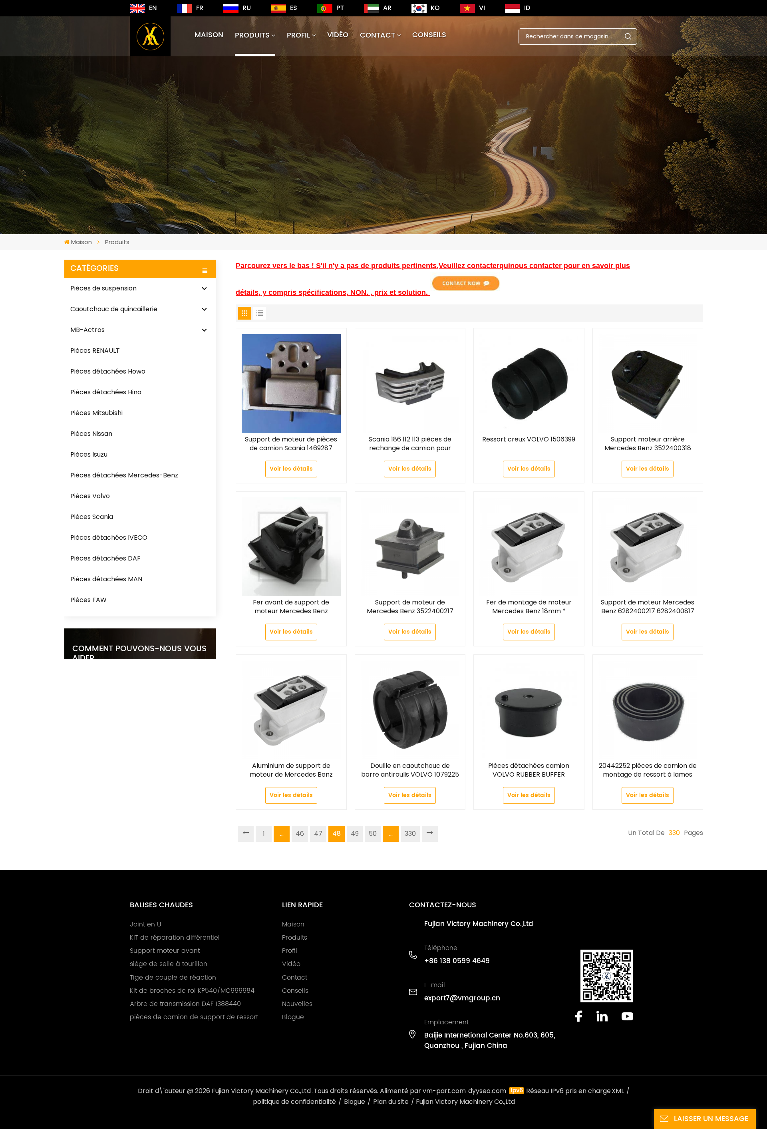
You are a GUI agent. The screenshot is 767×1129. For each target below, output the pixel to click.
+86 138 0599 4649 (457, 961)
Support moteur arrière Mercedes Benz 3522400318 (647, 444)
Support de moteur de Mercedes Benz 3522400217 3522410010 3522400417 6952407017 (410, 607)
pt (340, 8)
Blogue (293, 1017)
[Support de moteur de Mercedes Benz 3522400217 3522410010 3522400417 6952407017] (410, 546)
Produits (252, 35)
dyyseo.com (487, 1090)
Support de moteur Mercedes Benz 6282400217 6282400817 (647, 607)
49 (355, 833)
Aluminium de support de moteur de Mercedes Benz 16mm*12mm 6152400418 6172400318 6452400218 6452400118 (291, 770)
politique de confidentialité (294, 1101)
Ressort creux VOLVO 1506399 (528, 439)
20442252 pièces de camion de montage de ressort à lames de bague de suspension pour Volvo (648, 770)
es (293, 8)
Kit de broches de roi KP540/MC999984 (192, 991)
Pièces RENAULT (95, 350)
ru (246, 8)
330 (410, 833)
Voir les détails (291, 468)
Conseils (429, 35)
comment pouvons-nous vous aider (139, 653)
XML (618, 1090)
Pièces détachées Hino (105, 392)
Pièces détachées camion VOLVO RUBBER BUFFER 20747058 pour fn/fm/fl (528, 770)
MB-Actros (87, 329)
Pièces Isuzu (88, 454)
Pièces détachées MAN (106, 579)
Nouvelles (297, 1004)
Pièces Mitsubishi (96, 412)
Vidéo (337, 35)
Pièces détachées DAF (105, 558)
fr (199, 8)
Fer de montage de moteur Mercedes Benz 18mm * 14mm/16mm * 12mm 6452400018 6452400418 (529, 607)
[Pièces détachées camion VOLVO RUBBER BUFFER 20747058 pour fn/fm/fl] (528, 709)
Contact (377, 35)
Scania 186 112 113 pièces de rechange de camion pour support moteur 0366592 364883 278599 (410, 444)
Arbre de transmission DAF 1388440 (185, 1004)
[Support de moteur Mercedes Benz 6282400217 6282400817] (647, 546)
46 (300, 833)
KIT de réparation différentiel (175, 937)
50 (373, 833)
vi (482, 8)
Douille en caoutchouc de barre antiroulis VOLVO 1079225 (410, 770)
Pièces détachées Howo (107, 371)
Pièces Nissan (91, 433)
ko (435, 8)
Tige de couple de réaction (173, 977)
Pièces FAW (88, 599)
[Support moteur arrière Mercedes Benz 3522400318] (647, 383)
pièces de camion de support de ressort (194, 1017)
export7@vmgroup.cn (462, 998)
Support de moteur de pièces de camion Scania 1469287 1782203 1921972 (291, 444)
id (527, 8)
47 (318, 833)
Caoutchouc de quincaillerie (113, 309)
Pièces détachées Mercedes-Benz (124, 475)
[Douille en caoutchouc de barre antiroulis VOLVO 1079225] (410, 709)
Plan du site (391, 1101)
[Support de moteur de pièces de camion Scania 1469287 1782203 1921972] (291, 383)
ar (387, 8)
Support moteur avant (165, 951)
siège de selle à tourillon (168, 964)
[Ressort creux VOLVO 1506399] (528, 383)
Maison (209, 35)
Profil (298, 35)
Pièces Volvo (90, 496)
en (153, 8)
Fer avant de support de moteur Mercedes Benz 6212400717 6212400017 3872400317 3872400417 (291, 607)
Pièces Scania (91, 516)
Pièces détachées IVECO (108, 537)
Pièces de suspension (103, 288)
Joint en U (145, 924)
